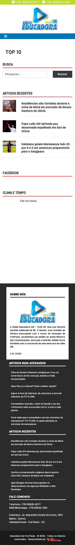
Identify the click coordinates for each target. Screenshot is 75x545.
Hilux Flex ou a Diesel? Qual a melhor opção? (33, 386)
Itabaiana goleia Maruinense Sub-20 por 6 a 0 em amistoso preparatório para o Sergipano (45, 147)
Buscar (62, 74)
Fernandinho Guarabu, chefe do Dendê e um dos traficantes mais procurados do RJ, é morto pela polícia (36, 407)
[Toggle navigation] (4, 36)
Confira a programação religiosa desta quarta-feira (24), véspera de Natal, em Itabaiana (35, 474)
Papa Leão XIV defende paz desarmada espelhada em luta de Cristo (43, 127)
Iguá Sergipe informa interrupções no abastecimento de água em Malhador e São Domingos (33, 486)
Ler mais (16, 353)
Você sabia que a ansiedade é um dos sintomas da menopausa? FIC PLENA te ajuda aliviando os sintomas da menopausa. (37, 421)
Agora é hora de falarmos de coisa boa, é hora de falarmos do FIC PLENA (36, 395)
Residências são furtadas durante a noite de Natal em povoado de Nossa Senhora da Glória (46, 107)
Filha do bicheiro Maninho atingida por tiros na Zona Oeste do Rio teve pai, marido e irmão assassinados (35, 376)
